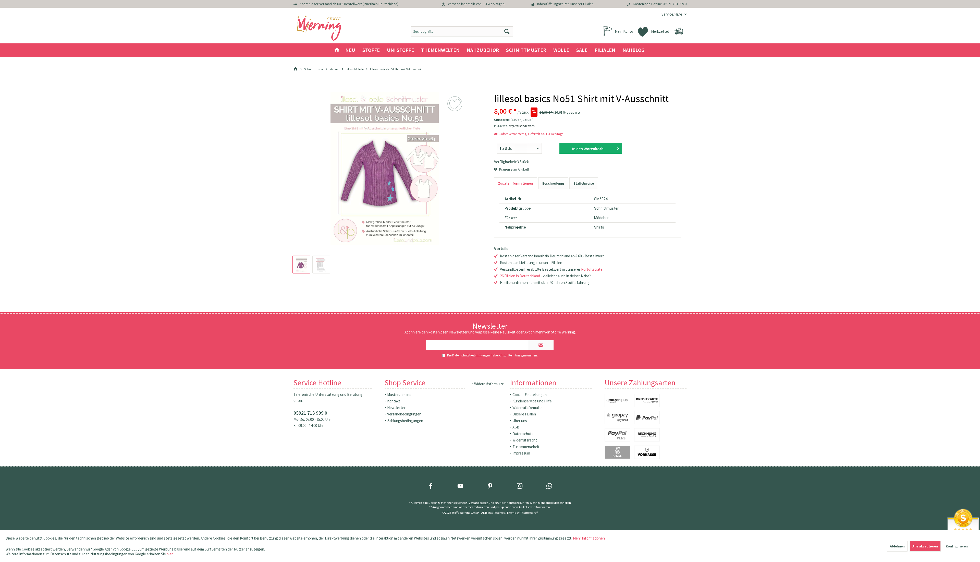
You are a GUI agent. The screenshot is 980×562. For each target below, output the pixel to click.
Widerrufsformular (489, 383)
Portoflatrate (592, 269)
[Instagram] (519, 486)
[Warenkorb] (679, 31)
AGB (515, 427)
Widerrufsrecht (524, 440)
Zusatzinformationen (515, 183)
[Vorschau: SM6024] (301, 264)
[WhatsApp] (549, 486)
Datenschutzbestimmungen (471, 355)
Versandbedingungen (404, 414)
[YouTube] (460, 486)
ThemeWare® (529, 513)
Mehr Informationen (589, 538)
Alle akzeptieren (925, 546)
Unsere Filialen (524, 414)
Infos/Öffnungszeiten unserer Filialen (565, 4)
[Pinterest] (490, 486)
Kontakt (393, 401)
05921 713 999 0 (675, 4)
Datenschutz (522, 433)
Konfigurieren (957, 546)
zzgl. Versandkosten (522, 126)
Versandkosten (478, 503)
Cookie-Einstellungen (529, 394)
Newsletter (396, 407)
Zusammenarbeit (526, 446)
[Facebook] (431, 486)
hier (170, 554)
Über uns (519, 420)
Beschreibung (553, 183)
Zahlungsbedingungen (405, 420)
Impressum (521, 453)
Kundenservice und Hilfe (532, 401)
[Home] (337, 50)
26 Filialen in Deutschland (520, 275)
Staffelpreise (583, 183)
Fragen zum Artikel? (513, 169)
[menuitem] (672, 14)
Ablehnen (897, 546)
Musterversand (399, 394)
